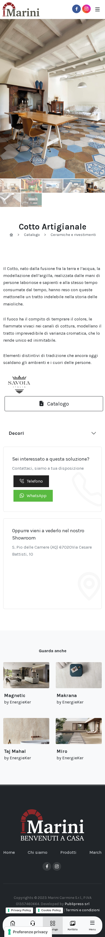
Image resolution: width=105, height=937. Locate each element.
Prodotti (68, 852)
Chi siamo (37, 852)
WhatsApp (37, 495)
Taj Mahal (15, 751)
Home (9, 852)
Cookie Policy (51, 910)
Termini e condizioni (83, 910)
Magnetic (14, 695)
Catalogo (32, 234)
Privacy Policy (21, 910)
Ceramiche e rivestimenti (73, 234)
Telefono (35, 481)
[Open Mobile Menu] (97, 9)
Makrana (67, 695)
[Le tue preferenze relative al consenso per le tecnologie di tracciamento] (28, 932)
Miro (62, 751)
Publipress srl (77, 904)
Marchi (96, 852)
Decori (16, 433)
